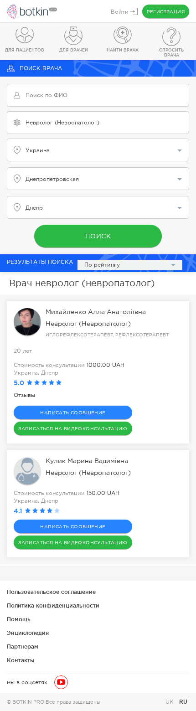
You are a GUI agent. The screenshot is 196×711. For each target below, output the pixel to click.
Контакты (21, 660)
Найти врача (123, 50)
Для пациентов (24, 50)
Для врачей (73, 50)
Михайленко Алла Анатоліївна (96, 311)
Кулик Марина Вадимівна (87, 460)
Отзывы (24, 395)
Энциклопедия (28, 633)
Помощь (19, 619)
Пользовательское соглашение (51, 592)
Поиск (98, 236)
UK (170, 702)
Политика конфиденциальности (53, 605)
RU (183, 702)
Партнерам (22, 646)
